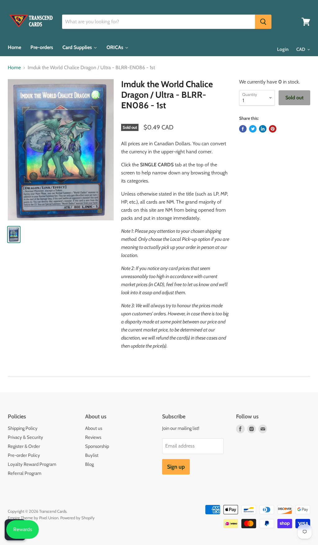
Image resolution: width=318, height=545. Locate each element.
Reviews (93, 437)
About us (93, 428)
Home (14, 67)
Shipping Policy (23, 428)
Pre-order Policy (24, 455)
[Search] (263, 22)
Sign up (176, 466)
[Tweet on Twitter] (253, 129)
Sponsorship (97, 446)
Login (282, 49)
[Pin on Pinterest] (272, 129)
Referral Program (24, 473)
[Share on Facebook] (243, 129)
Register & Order (24, 446)
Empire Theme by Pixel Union (33, 517)
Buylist (91, 455)
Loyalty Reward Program (32, 464)
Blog (89, 464)
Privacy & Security (25, 437)
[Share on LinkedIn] (262, 129)
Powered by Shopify (77, 517)
